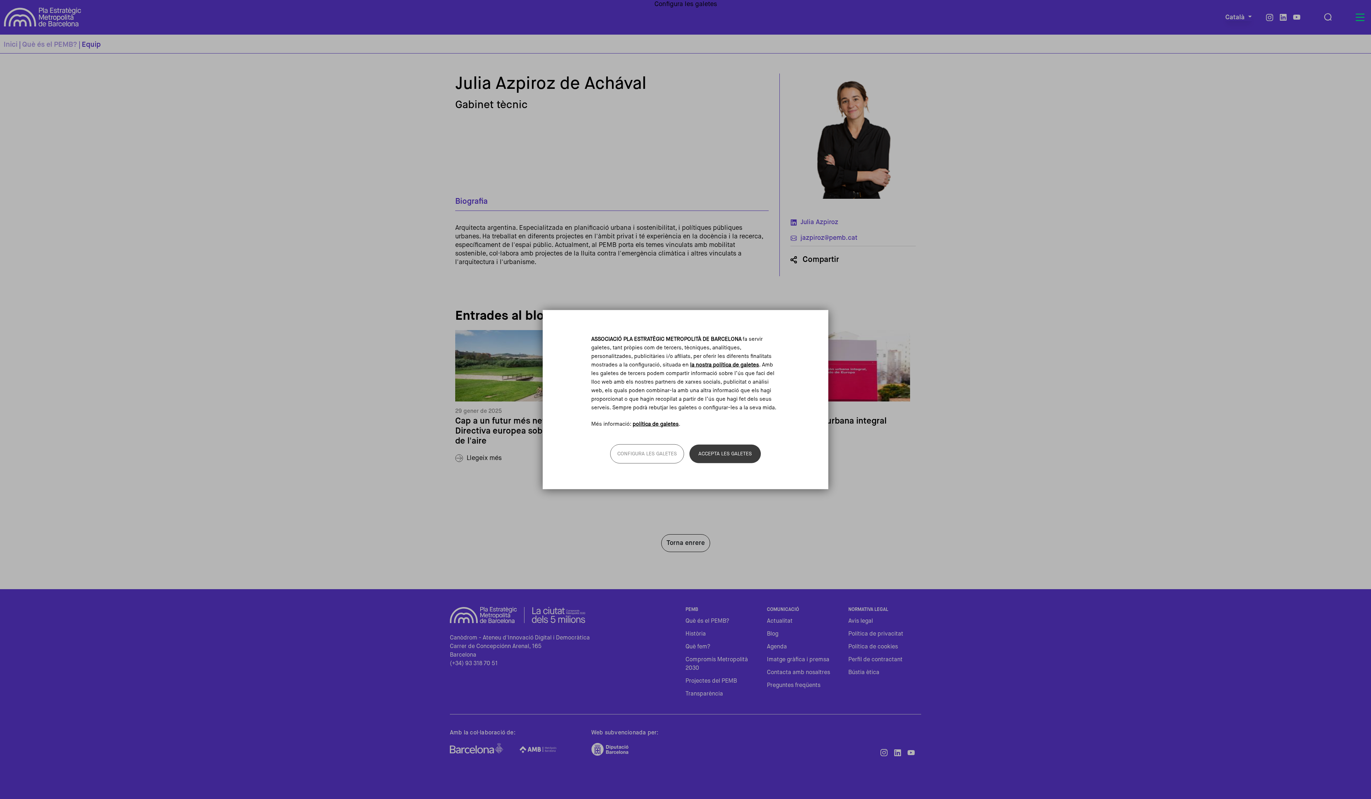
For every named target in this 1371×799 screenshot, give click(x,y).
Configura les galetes (647, 453)
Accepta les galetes (725, 453)
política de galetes (656, 424)
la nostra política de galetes (724, 364)
